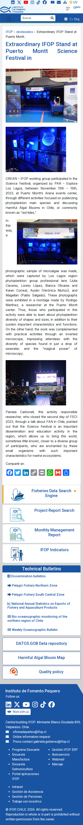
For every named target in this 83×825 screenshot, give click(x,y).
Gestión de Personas (27, 797)
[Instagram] (33, 3)
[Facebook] (46, 3)
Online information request (31, 737)
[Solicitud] (59, 3)
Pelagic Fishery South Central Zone (37, 595)
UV (75, 2)
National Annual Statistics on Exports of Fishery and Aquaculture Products (38, 605)
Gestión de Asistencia (27, 792)
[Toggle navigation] (9, 18)
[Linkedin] (12, 3)
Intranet (17, 787)
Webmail (58, 759)
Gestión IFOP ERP (65, 750)
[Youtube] (27, 3)
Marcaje (57, 764)
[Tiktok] (39, 3)
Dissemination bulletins (28, 576)
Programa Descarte (25, 750)
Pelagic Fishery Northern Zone (34, 585)
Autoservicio (61, 754)
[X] (20, 3)
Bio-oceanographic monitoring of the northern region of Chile (37, 618)
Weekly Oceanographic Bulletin (34, 630)
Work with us (21, 711)
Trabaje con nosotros (27, 801)
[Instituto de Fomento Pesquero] (12, 9)
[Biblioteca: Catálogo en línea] (53, 3)
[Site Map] (65, 3)
